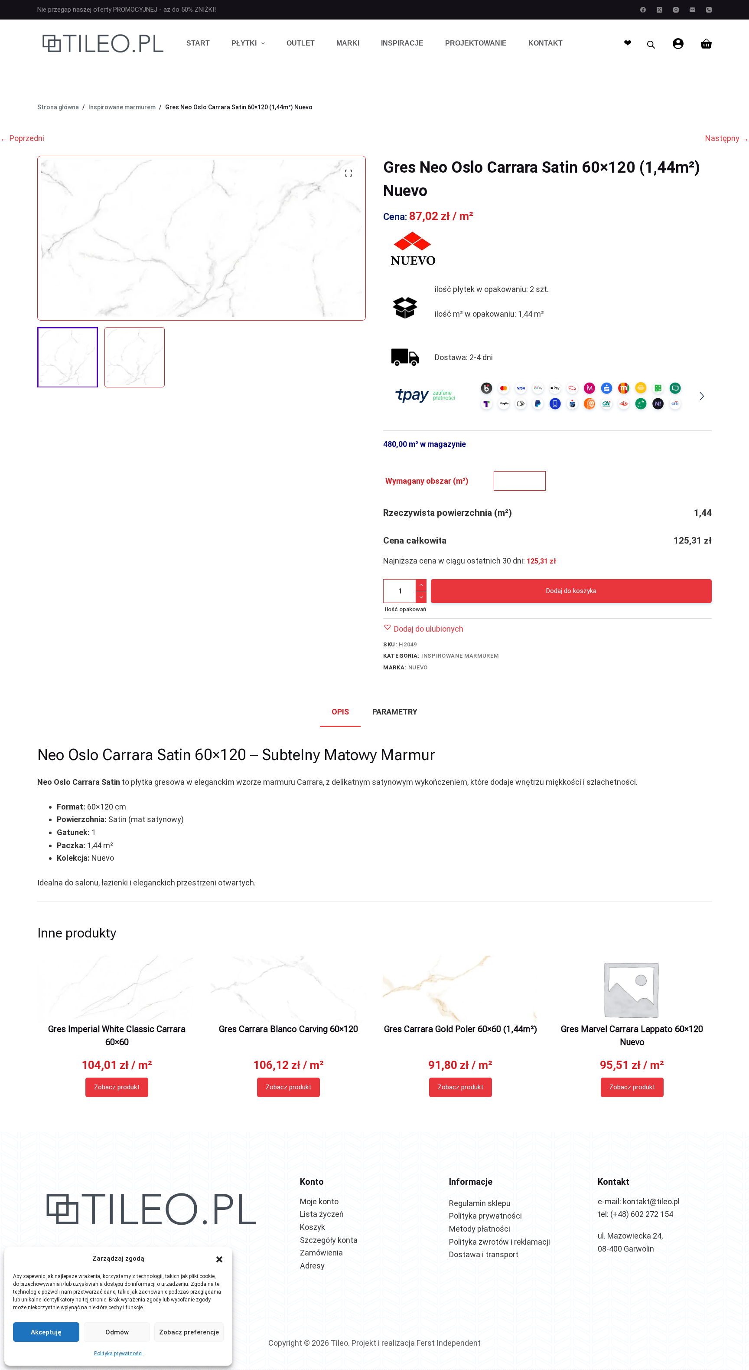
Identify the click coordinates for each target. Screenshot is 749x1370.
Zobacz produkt (117, 1087)
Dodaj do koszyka (571, 591)
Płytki (244, 43)
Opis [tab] (340, 711)
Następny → (727, 138)
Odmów (117, 1332)
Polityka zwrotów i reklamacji (499, 1241)
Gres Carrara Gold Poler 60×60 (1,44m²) (460, 1029)
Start (198, 43)
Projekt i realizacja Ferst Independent (416, 1342)
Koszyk (312, 1227)
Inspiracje (402, 43)
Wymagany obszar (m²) (427, 480)
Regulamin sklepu (480, 1203)
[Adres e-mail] (692, 10)
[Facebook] (643, 10)
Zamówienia (321, 1252)
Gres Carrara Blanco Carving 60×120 (288, 1029)
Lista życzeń (322, 1214)
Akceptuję (46, 1332)
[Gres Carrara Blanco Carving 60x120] (288, 989)
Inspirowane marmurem (459, 655)
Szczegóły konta (329, 1240)
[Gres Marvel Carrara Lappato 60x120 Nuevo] (632, 989)
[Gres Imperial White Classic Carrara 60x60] (116, 989)
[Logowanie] (678, 43)
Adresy (312, 1265)
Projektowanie (476, 43)
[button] (219, 1258)
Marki (347, 43)
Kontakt (545, 43)
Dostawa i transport (483, 1254)
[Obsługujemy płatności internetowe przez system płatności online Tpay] (547, 395)
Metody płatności (479, 1228)
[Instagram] (676, 10)
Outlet (301, 43)
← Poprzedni (22, 138)
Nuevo (418, 667)
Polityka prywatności (118, 1353)
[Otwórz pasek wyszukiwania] (651, 43)
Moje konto (319, 1201)
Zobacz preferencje (189, 1332)
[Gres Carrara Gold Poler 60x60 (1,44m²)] (460, 989)
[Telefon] (709, 10)
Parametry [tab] (394, 711)
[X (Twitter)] (659, 10)
